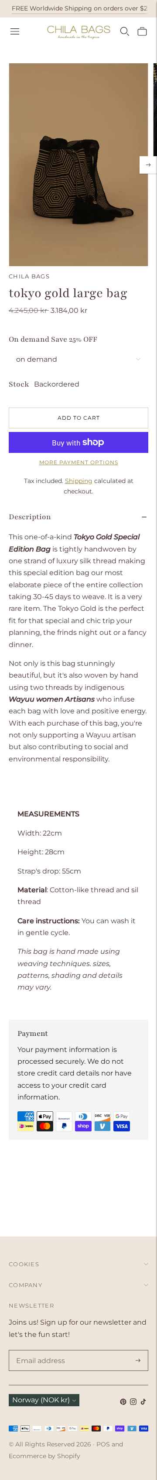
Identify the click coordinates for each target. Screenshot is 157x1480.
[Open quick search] (125, 31)
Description (30, 517)
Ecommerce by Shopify (44, 1456)
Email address (38, 1351)
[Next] (148, 165)
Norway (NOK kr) (41, 1400)
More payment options (78, 462)
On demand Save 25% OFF (53, 339)
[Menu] (15, 31)
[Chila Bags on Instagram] (133, 1402)
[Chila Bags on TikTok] (143, 1402)
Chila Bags (29, 276)
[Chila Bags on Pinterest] (123, 1402)
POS (103, 1444)
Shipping (78, 481)
